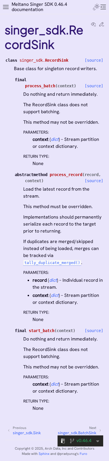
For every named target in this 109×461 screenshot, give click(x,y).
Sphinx (44, 453)
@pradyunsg (66, 453)
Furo (83, 453)
